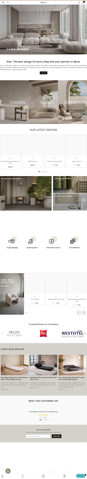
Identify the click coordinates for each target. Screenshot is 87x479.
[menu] (3, 2)
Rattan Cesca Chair (76, 161)
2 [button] (41, 171)
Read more (4, 389)
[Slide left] (79, 313)
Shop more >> (5, 286)
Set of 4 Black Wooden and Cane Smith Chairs (10, 162)
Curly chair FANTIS (35, 299)
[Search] (8, 3)
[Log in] (79, 2)
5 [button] (47, 171)
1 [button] (39, 171)
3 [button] (43, 171)
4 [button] (45, 171)
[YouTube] (67, 455)
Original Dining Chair (32, 161)
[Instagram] (59, 455)
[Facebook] (54, 455)
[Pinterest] (63, 455)
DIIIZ (54, 158)
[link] (22, 476)
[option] (32, 151)
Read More (43, 73)
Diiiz (10, 158)
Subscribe (56, 436)
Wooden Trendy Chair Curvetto (54, 161)
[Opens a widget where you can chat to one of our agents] (80, 476)
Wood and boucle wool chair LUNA (56, 299)
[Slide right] (84, 313)
